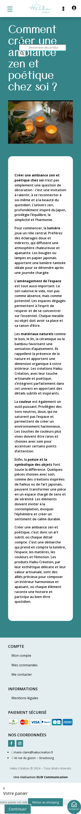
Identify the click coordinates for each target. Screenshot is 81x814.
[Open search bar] (20, 42)
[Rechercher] (22, 54)
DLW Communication (52, 777)
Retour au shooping (45, 802)
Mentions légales (24, 698)
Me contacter (21, 674)
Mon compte (21, 655)
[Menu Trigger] (10, 9)
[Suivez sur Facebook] (11, 743)
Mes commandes (24, 665)
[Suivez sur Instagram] (19, 743)
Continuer (18, 809)
